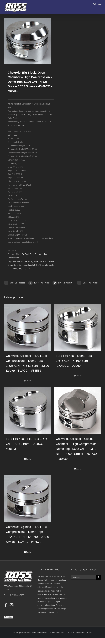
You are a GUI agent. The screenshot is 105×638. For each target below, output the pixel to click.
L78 (39, 265)
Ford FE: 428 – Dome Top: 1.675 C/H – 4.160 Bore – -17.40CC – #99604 (74, 360)
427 (22, 261)
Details (28, 381)
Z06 (19, 268)
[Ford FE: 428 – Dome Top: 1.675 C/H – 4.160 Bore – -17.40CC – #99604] (77, 327)
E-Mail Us (8, 617)
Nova (15, 268)
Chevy (10, 265)
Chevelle (50, 261)
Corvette (17, 265)
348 (14, 261)
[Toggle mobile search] (94, 4)
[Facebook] (6, 605)
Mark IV (44, 265)
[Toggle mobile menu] (99, 4)
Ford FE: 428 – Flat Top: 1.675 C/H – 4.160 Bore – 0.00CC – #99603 (27, 443)
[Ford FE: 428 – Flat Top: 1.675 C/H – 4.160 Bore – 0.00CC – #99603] (27, 410)
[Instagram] (11, 605)
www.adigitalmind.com (83, 633)
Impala (24, 265)
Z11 (23, 268)
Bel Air (27, 261)
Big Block (34, 261)
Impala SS (32, 265)
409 (18, 261)
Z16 (28, 268)
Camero (42, 261)
